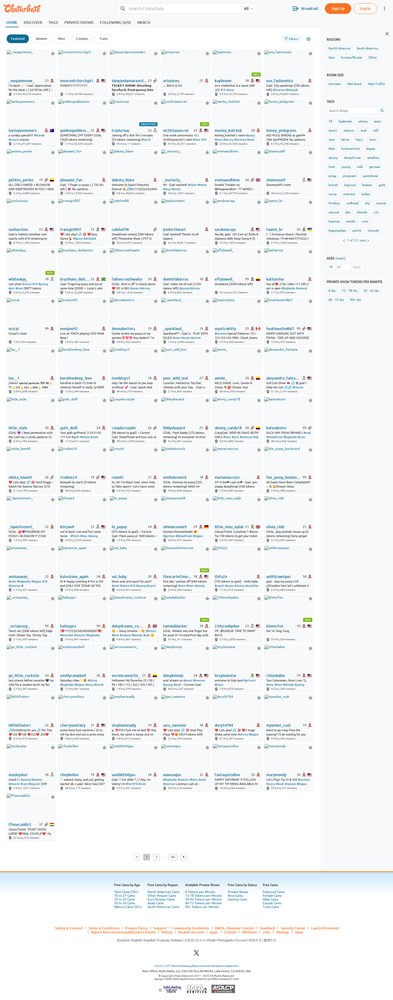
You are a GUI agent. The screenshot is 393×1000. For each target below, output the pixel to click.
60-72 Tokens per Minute (203, 903)
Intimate (335, 84)
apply (357, 267)
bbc (348, 212)
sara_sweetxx (174, 725)
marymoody (276, 775)
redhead (352, 203)
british (333, 185)
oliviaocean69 (175, 527)
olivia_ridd (275, 527)
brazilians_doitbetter (75, 279)
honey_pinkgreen (281, 130)
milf (376, 130)
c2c (376, 212)
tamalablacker (175, 626)
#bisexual (246, 437)
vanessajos (172, 775)
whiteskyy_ (18, 279)
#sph (146, 635)
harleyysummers (23, 130)
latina (345, 139)
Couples (82, 39)
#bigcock (34, 784)
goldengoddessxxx (75, 130)
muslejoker (18, 775)
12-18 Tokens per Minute (203, 896)
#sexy (167, 189)
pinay (332, 176)
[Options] (308, 39)
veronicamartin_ (126, 675)
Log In (365, 8)
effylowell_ (224, 279)
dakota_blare (123, 180)
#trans (219, 684)
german (374, 167)
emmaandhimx (227, 180)
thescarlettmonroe (177, 576)
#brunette (66, 635)
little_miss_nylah (229, 527)
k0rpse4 (67, 527)
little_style (18, 428)
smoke (351, 221)
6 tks (332, 291)
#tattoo (85, 437)
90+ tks (355, 300)
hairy (359, 139)
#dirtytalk (89, 238)
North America (339, 48)
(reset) (340, 258)
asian (377, 121)
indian (365, 194)
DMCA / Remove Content (234, 928)
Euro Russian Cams (161, 899)
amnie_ (221, 378)
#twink (146, 139)
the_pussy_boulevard (284, 477)
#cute (94, 437)
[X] (196, 954)
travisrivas (120, 130)
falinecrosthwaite (127, 279)
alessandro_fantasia (282, 378)
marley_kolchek (228, 130)
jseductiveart (174, 229)
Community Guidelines (190, 928)
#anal (251, 139)
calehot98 (120, 229)
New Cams (235, 896)
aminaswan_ (19, 576)
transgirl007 (70, 229)
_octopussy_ (19, 626)
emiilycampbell (73, 675)
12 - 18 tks (349, 291)
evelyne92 (69, 329)
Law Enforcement (325, 928)
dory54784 (224, 725)
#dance (78, 238)
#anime (196, 337)
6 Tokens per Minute (200, 892)
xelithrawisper (278, 576)
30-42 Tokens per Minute (203, 899)
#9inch (75, 536)
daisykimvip (173, 675)
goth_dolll (69, 428)
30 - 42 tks (371, 291)
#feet (115, 635)
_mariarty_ (172, 180)
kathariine (275, 279)
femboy (334, 203)
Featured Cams (273, 892)
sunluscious (18, 229)
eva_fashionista (279, 81)
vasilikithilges (123, 775)
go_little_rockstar (24, 675)
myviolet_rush (278, 725)
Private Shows (238, 892)
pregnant (349, 176)
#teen (218, 139)
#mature (183, 779)
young (345, 167)
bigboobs (345, 121)
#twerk (99, 684)
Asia (331, 57)
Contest (230, 932)
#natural (301, 288)
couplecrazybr (124, 428)
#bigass (198, 536)
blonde (362, 212)
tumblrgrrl (121, 378)
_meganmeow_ (21, 81)
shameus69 (275, 180)
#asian (134, 288)
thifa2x (221, 576)
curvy (333, 194)
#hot (129, 784)
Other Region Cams (162, 896)
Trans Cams (271, 907)
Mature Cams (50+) (128, 907)
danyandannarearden (129, 81)
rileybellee (69, 775)
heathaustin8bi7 (280, 329)
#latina (124, 585)
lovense (334, 221)
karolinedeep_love (76, 378)
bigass (370, 149)
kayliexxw (223, 81)
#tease (202, 184)
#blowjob (292, 89)
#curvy (270, 784)
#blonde (39, 135)
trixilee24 (68, 477)
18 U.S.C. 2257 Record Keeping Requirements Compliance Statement (196, 965)
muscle (381, 203)
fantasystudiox (227, 775)
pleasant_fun (71, 180)
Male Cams (270, 899)
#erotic (176, 189)
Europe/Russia (351, 57)
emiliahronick (175, 477)
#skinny (228, 139)
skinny (333, 158)
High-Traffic (376, 84)
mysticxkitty (225, 329)
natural (334, 212)
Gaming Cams (237, 899)
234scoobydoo (227, 626)
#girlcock (250, 680)
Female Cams (272, 896)
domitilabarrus (175, 279)
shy (367, 203)
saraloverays (225, 229)
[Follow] (53, 53)
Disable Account (191, 932)
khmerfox (274, 626)
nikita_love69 (20, 477)
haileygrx (68, 626)
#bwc (83, 536)
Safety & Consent (69, 928)
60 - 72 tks (336, 300)
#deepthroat (274, 437)
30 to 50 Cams (124, 903)
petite (356, 230)
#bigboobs (288, 288)
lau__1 (14, 378)
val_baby (119, 576)
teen (372, 139)
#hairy (194, 779)
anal (364, 130)
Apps (214, 932)
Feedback (267, 928)
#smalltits (252, 585)
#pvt (12, 288)
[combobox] (178, 8)
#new (230, 89)
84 (173, 857)
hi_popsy (119, 527)
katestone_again (74, 576)
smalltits (373, 158)
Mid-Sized (354, 84)
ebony (363, 121)
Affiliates (249, 932)
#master (36, 779)
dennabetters (123, 329)
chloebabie (275, 675)
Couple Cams (272, 903)
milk (360, 167)
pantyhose (370, 176)
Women (41, 39)
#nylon (192, 184)
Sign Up (338, 8)
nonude (373, 230)
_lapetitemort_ (21, 527)
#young (43, 284)
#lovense (279, 89)
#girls (235, 437)
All (246, 8)
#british (151, 631)
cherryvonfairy (73, 725)
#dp (256, 437)
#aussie (14, 139)
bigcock (350, 185)
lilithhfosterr (20, 725)
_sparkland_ (173, 329)
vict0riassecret (176, 130)
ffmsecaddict (20, 824)
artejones (171, 81)
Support (160, 928)
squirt (333, 130)
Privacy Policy (136, 928)
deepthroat (352, 158)
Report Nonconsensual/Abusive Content (123, 932)
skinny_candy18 (228, 428)
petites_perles (21, 180)
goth (382, 185)
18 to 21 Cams (124, 896)
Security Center (293, 928)
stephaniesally (124, 725)
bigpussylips (337, 230)
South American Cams (163, 907)
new (332, 139)
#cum (301, 437)
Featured (18, 39)
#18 (223, 89)
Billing (166, 932)
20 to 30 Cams (124, 899)
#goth (75, 437)
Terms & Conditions (104, 928)
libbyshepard (174, 428)
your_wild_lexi (175, 378)
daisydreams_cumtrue (128, 626)
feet (332, 167)
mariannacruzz (227, 477)
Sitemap (282, 932)
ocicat (14, 329)
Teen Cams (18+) (126, 892)
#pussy (250, 135)
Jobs (266, 932)
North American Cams (163, 892)
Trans (103, 39)
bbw (332, 149)
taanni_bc (274, 229)
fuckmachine (350, 149)
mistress (349, 194)
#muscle (297, 387)
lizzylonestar (226, 675)
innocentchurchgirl (76, 81)
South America (367, 48)
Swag (299, 932)
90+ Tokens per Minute (202, 907)
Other (372, 57)
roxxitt (118, 477)
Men (61, 39)
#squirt (151, 585)
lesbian (367, 185)
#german (169, 536)
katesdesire (276, 428)
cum (365, 221)
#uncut (27, 284)
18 (330, 121)
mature (349, 130)
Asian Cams (156, 903)
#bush (280, 784)
